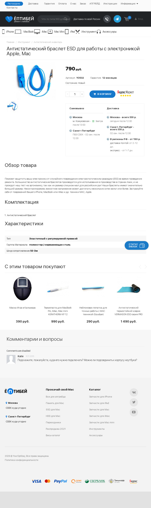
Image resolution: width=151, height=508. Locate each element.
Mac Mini (59, 31)
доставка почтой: (119, 143)
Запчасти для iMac (99, 416)
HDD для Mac (53, 416)
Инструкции (110, 3)
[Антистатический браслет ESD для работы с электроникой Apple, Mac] (34, 81)
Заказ (83, 3)
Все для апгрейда (56, 396)
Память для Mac (55, 403)
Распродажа (14, 3)
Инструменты (97, 429)
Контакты (12, 7)
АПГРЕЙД (94, 3)
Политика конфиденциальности (21, 460)
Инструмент (89, 31)
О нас (73, 3)
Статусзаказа (133, 245)
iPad (72, 31)
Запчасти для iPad (99, 403)
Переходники (53, 422)
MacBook (29, 31)
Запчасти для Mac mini (101, 422)
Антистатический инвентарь (48, 42)
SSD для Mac (53, 409)
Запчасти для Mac (99, 409)
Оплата (62, 3)
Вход (140, 18)
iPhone (10, 31)
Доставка (33, 3)
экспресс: (115, 150)
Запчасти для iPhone (100, 396)
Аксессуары (110, 31)
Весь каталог (53, 435)
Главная (10, 42)
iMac (44, 31)
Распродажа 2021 (56, 429)
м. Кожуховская (81, 121)
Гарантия (49, 3)
